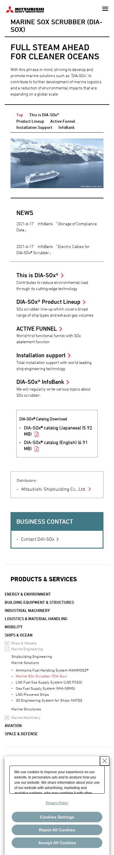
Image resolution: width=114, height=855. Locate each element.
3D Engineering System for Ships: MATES (49, 700)
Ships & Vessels (24, 643)
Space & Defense (21, 733)
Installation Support (34, 127)
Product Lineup (30, 121)
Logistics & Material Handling (36, 618)
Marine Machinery (25, 717)
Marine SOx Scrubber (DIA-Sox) (41, 676)
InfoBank (66, 127)
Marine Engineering (27, 648)
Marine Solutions (25, 662)
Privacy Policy (57, 803)
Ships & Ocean (18, 634)
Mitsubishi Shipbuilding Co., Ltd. (53, 489)
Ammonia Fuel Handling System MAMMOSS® (52, 670)
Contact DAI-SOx (37, 539)
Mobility (14, 626)
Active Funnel (62, 121)
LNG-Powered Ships (32, 694)
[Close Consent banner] (104, 761)
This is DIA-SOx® (44, 114)
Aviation (13, 725)
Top (19, 114)
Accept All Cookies (57, 842)
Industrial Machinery (27, 610)
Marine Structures (26, 709)
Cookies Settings (57, 817)
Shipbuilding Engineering (31, 656)
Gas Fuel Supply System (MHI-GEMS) (45, 688)
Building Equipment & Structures (39, 602)
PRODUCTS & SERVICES (44, 579)
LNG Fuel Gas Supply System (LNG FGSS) (49, 682)
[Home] (25, 8)
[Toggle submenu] (7, 643)
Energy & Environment (28, 594)
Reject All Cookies (57, 830)
